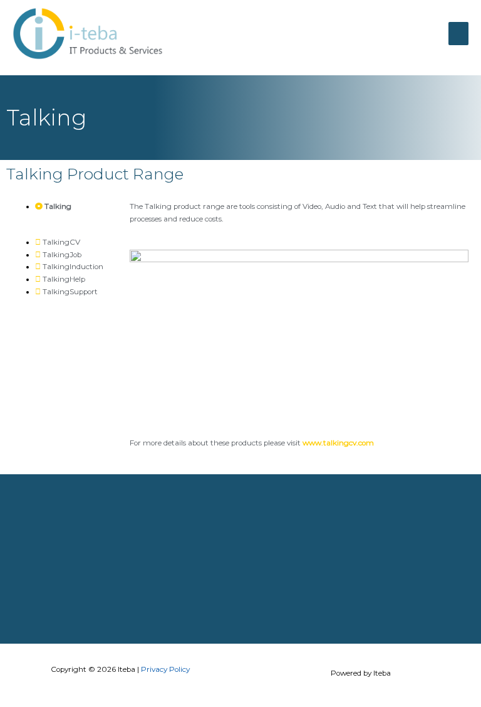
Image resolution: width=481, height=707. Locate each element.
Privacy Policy (165, 669)
